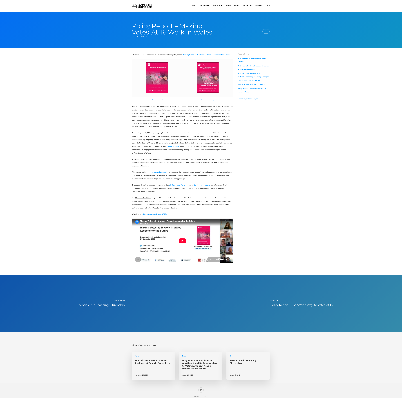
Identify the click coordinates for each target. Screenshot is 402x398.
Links (268, 6)
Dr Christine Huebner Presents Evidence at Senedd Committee (253, 67)
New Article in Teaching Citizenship (251, 84)
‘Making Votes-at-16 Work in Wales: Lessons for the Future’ (206, 55)
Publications (259, 6)
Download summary (207, 100)
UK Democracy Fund (177, 185)
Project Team (247, 6)
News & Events (218, 6)
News (148, 37)
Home (194, 6)
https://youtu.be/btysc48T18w (155, 214)
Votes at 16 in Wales (232, 6)
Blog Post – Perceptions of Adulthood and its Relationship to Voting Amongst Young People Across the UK (253, 76)
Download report (157, 100)
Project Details (205, 6)
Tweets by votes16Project (248, 99)
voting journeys (173, 146)
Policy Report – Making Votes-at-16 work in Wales (252, 90)
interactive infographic (159, 172)
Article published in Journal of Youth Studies (252, 60)
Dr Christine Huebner (202, 185)
